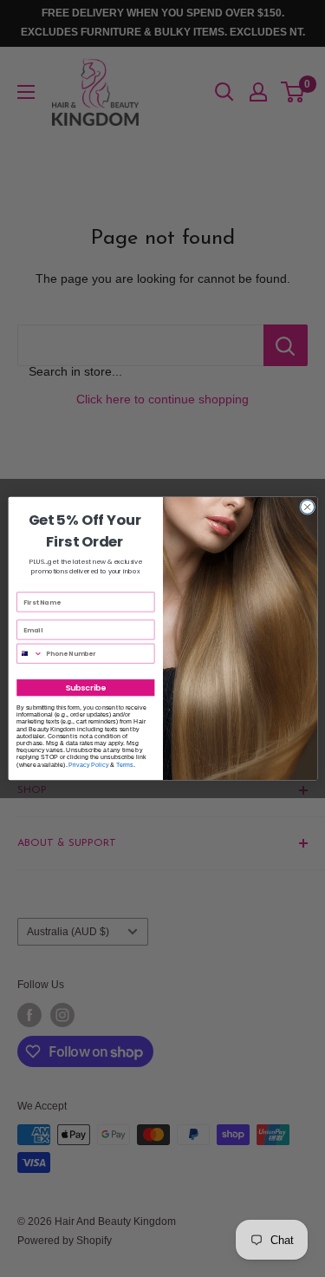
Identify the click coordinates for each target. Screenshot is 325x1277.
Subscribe (85, 687)
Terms (124, 764)
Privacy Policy (88, 764)
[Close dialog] (307, 507)
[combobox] (29, 653)
